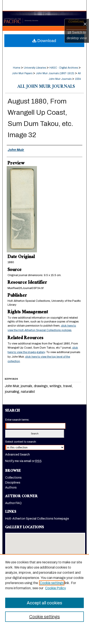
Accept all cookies (44, 602)
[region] (44, 590)
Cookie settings (52, 583)
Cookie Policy (55, 588)
